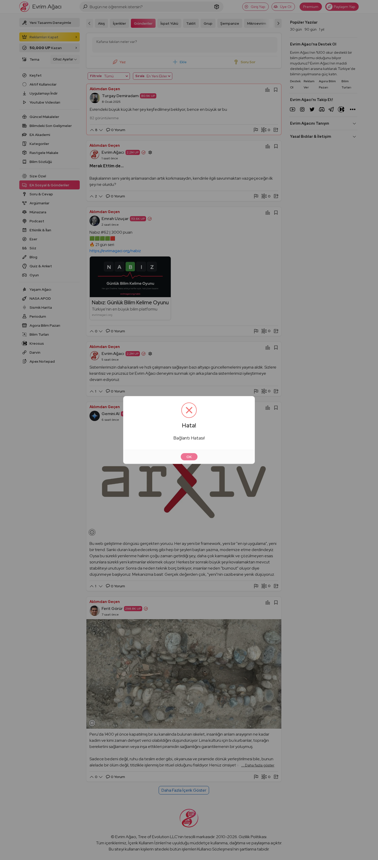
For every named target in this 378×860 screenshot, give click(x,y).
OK (189, 456)
